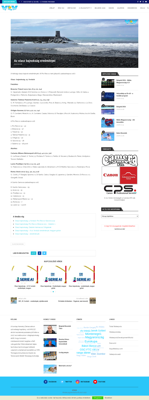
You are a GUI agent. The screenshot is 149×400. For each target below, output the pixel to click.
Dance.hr (112, 343)
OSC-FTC (86, 349)
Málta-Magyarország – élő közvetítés (125, 121)
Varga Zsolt (91, 356)
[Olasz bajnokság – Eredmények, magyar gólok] (13, 274)
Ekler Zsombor (98, 354)
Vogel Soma (81, 337)
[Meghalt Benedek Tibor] (50, 329)
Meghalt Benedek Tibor (65, 327)
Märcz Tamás (81, 341)
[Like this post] (34, 253)
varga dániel (83, 352)
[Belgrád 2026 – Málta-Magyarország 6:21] (107, 83)
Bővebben (108, 398)
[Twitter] (140, 1)
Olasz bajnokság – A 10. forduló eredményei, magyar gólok (38, 231)
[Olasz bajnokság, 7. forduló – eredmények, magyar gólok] (70, 274)
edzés (99, 343)
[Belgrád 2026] (107, 110)
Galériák (120, 8)
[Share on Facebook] (39, 253)
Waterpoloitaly (115, 332)
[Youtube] (146, 1)
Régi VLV (61, 8)
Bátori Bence (89, 345)
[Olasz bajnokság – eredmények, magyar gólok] (42, 274)
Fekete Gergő (89, 343)
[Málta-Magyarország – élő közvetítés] (107, 123)
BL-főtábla (100, 327)
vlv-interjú (85, 330)
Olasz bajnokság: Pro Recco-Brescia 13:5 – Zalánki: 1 (35, 224)
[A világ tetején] (50, 355)
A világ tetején (64, 353)
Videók (111, 8)
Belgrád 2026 (28, 2)
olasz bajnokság (18, 244)
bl (98, 350)
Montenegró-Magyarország (94, 335)
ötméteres (89, 339)
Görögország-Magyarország (98, 347)
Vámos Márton (81, 342)
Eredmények (132, 8)
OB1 (94, 349)
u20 (99, 346)
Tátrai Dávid (80, 335)
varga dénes (80, 328)
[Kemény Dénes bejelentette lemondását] (50, 342)
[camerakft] (119, 174)
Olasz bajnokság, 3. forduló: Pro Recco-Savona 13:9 (35, 221)
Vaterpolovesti (115, 354)
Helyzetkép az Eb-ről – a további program (124, 95)
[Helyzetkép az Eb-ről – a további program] (107, 96)
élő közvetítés (95, 351)
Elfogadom (98, 398)
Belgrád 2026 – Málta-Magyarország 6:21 (124, 81)
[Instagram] (143, 1)
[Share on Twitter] (44, 253)
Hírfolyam (72, 8)
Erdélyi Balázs (81, 332)
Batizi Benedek (121, 133)
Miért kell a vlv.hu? (65, 366)
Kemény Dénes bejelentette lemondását (64, 341)
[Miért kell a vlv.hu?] (50, 369)
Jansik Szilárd (98, 330)
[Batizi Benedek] (107, 136)
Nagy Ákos (94, 343)
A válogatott (84, 8)
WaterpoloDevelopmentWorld (121, 338)
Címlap (52, 8)
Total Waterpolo (115, 326)
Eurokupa (91, 341)
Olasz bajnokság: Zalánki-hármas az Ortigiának (33, 227)
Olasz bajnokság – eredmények (27, 234)
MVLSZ (142, 8)
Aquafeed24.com (116, 349)
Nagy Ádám (81, 355)
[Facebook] (137, 1)
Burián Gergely (90, 327)
